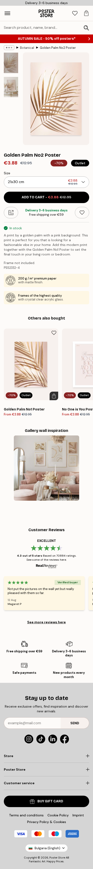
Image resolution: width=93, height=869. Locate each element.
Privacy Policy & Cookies (46, 822)
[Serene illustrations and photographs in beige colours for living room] (46, 468)
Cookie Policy (58, 815)
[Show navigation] (7, 13)
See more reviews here (46, 622)
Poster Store (57, 857)
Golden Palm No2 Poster (58, 48)
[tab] (75, 13)
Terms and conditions (26, 815)
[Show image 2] (11, 87)
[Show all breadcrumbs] (9, 47)
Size (7, 173)
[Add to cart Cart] (54, 396)
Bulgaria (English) (47, 848)
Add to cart (46, 197)
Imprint (78, 815)
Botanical (27, 48)
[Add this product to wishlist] (82, 212)
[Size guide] (11, 212)
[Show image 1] (11, 63)
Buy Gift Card (50, 801)
